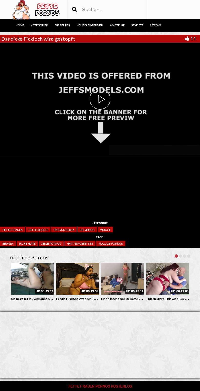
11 (193, 38)
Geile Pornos (51, 243)
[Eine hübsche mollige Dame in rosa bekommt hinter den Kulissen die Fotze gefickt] (122, 279)
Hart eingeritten (80, 243)
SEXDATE (137, 25)
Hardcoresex (64, 229)
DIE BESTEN (62, 25)
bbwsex (7, 243)
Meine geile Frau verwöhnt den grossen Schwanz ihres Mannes (53, 299)
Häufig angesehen (90, 25)
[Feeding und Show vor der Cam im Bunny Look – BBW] (77, 279)
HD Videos (87, 229)
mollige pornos (111, 243)
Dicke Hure (27, 243)
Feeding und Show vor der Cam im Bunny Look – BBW (92, 299)
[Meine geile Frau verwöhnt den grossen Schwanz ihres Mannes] (32, 279)
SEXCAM (155, 25)
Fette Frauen (12, 229)
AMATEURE (117, 25)
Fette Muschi (38, 229)
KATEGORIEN (39, 25)
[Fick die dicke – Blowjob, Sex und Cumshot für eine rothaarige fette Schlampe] (167, 279)
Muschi (105, 229)
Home (20, 25)
